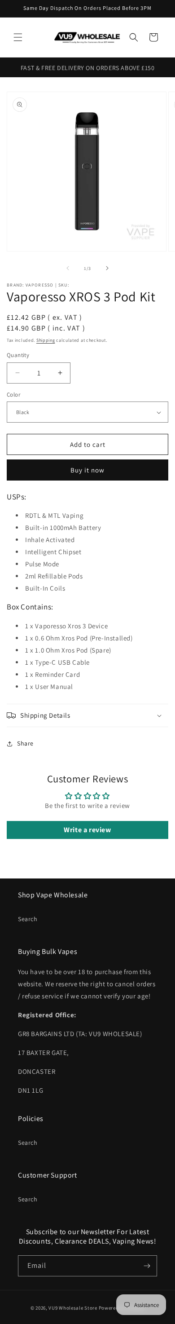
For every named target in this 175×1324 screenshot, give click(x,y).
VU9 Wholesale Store (72, 1308)
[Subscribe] (147, 1265)
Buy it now (87, 470)
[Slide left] (68, 268)
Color (13, 394)
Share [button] (25, 743)
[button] (18, 37)
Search (28, 919)
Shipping (45, 340)
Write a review (87, 829)
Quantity (18, 355)
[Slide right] (107, 268)
